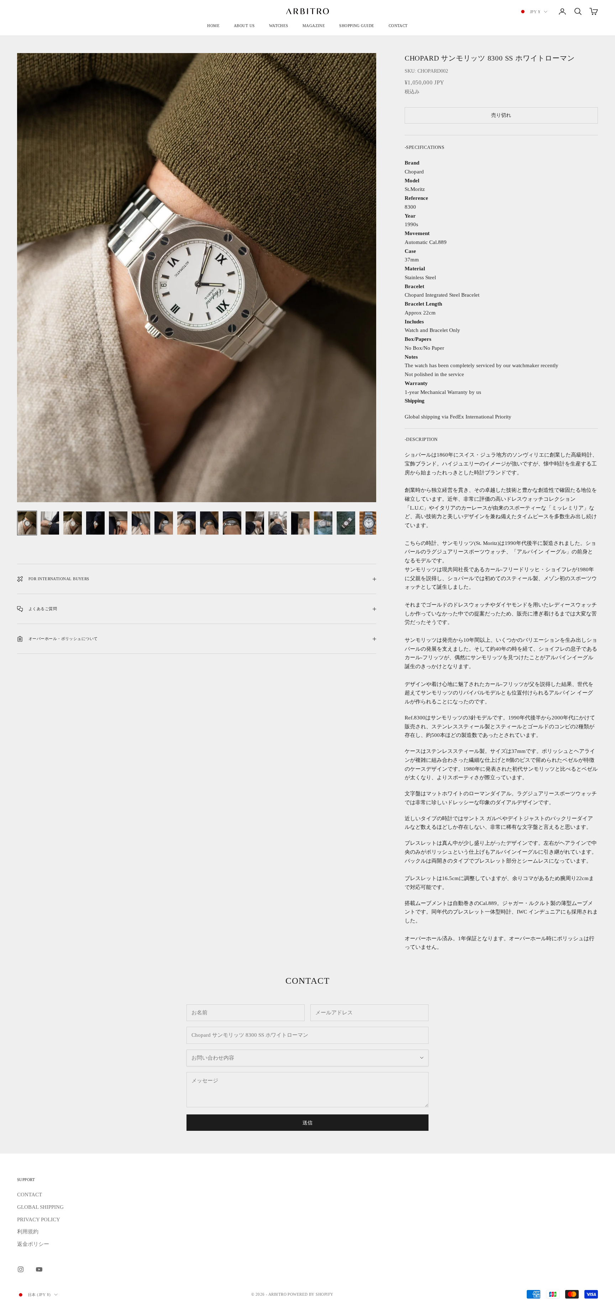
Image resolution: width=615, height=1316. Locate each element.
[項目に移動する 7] (164, 523)
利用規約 (27, 1231)
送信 (307, 1122)
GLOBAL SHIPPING (40, 1207)
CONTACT (398, 26)
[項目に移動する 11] (255, 523)
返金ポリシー (33, 1244)
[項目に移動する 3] (73, 523)
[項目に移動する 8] (186, 523)
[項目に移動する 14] (323, 523)
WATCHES (278, 26)
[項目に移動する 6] (141, 523)
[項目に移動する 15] (346, 523)
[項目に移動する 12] (278, 523)
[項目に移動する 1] (27, 523)
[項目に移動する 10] (232, 523)
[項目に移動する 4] (95, 523)
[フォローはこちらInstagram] (20, 1269)
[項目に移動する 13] (300, 523)
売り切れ (501, 115)
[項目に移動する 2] (50, 523)
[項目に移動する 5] (118, 523)
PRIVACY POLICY (38, 1219)
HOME (213, 26)
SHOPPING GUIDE (356, 26)
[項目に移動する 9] (209, 523)
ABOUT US (244, 26)
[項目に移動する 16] (369, 523)
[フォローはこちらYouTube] (39, 1269)
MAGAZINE (314, 26)
